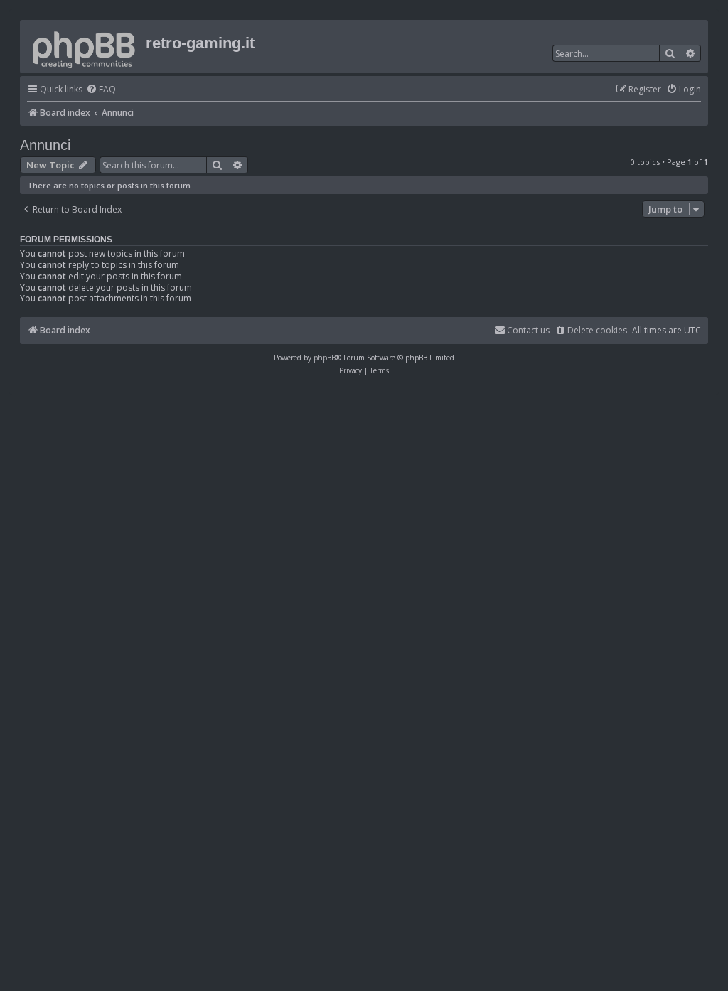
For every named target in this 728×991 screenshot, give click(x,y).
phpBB (325, 358)
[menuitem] (101, 90)
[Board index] (84, 46)
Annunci (45, 145)
